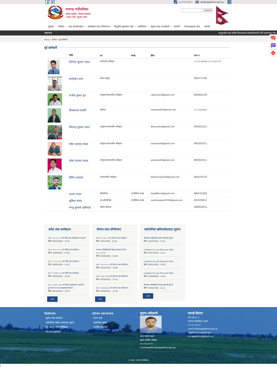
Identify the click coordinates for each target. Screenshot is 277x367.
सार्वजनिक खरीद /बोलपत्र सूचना (60, 322)
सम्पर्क (207, 26)
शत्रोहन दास (76, 78)
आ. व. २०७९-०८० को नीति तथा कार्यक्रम (63, 273)
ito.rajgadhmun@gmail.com (201, 336)
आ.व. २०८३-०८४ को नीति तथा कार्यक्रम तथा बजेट (67, 238)
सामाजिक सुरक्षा (100, 322)
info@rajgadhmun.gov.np (205, 328)
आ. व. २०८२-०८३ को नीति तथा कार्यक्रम (63, 249)
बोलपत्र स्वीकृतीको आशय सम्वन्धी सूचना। (159, 238)
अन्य (52, 299)
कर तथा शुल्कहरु (53, 331)
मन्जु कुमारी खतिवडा (80, 207)
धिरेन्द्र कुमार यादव (79, 62)
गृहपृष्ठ (51, 26)
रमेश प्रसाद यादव (78, 144)
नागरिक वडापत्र (100, 327)
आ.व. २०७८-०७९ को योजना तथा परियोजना (112, 276)
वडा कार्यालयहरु (76, 26)
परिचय (61, 26)
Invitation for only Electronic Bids (158, 249)
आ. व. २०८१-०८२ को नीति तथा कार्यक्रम (63, 261)
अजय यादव (75, 194)
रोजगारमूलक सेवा (192, 26)
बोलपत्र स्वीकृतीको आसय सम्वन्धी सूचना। (159, 285)
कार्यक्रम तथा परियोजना (99, 26)
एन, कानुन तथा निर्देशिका (57, 327)
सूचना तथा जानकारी (160, 26)
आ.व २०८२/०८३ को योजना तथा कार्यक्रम (111, 238)
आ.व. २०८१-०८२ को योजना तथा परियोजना (112, 264)
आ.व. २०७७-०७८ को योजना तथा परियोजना (112, 288)
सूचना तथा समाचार (54, 318)
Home (47, 39)
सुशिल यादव (75, 200)
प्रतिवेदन (142, 26)
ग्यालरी (177, 26)
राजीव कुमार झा (77, 95)
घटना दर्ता (97, 318)
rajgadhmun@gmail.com (199, 332)
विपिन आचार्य (76, 177)
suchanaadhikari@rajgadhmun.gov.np (157, 347)
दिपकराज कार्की (77, 110)
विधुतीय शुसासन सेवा (123, 26)
